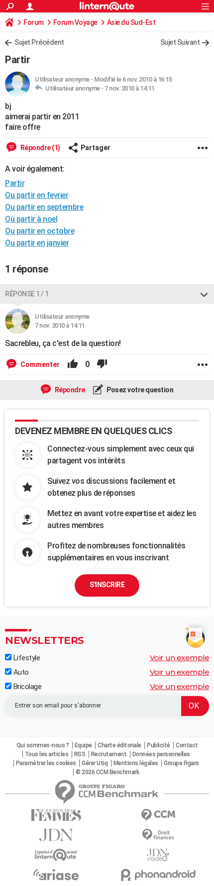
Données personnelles (161, 754)
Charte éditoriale (119, 745)
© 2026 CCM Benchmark (107, 772)
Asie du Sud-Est (131, 22)
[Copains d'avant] (56, 855)
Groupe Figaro (181, 763)
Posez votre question (140, 390)
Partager (95, 148)
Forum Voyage (75, 22)
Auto (20, 672)
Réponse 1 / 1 (27, 294)
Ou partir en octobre (39, 231)
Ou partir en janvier (37, 243)
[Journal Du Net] (56, 835)
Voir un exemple (180, 657)
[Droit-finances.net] (158, 835)
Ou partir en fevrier (36, 195)
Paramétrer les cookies (46, 763)
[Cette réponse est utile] (72, 364)
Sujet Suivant (180, 42)
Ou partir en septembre (44, 207)
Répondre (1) (39, 148)
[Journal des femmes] (56, 815)
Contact (187, 745)
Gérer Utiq (94, 763)
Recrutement (109, 754)
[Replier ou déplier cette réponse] (204, 294)
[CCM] (158, 815)
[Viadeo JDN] (158, 855)
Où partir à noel (31, 219)
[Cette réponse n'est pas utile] (102, 364)
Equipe (83, 745)
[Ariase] (56, 874)
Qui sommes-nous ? (42, 745)
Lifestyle (25, 657)
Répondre (69, 390)
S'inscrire (107, 585)
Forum (33, 22)
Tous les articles (47, 754)
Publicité (158, 745)
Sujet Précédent (39, 42)
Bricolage (26, 686)
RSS (80, 754)
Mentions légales (135, 763)
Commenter (39, 364)
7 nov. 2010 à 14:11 (129, 88)
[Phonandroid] (158, 875)
